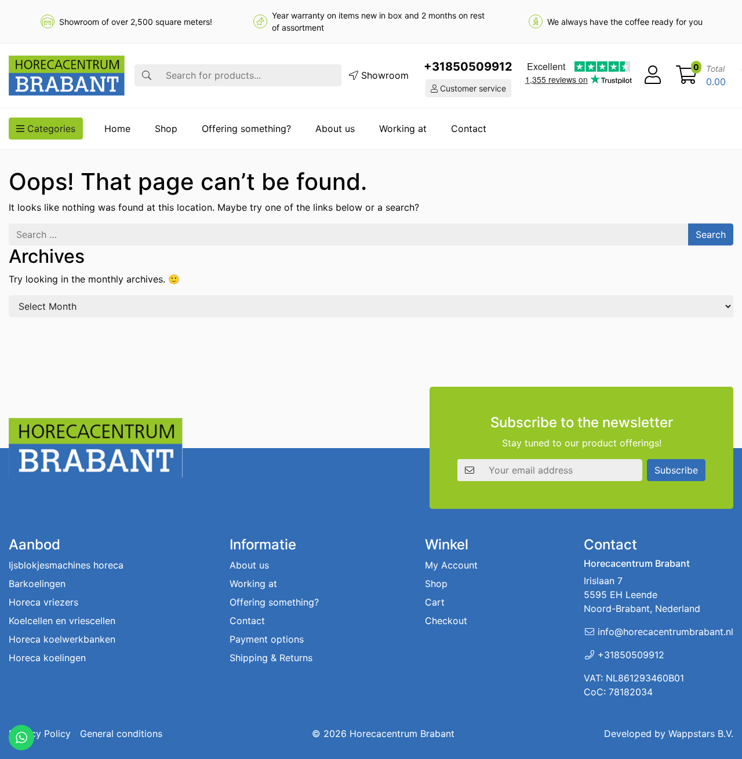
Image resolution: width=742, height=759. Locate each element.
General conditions (121, 733)
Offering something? (246, 128)
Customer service (472, 88)
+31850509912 (468, 67)
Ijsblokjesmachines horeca (66, 565)
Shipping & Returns (271, 657)
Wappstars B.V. (700, 733)
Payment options (267, 639)
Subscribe (676, 470)
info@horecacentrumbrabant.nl (665, 631)
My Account (451, 565)
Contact (468, 128)
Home (117, 128)
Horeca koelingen (47, 657)
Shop (166, 128)
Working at (403, 128)
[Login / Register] (652, 75)
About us (335, 128)
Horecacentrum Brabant (402, 733)
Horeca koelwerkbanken (62, 639)
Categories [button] (49, 128)
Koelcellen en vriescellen (62, 620)
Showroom (383, 75)
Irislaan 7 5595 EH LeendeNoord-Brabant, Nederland (642, 594)
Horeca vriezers (43, 602)
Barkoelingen (37, 583)
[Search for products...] (146, 75)
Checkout (446, 620)
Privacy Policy (40, 733)
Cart (435, 602)
